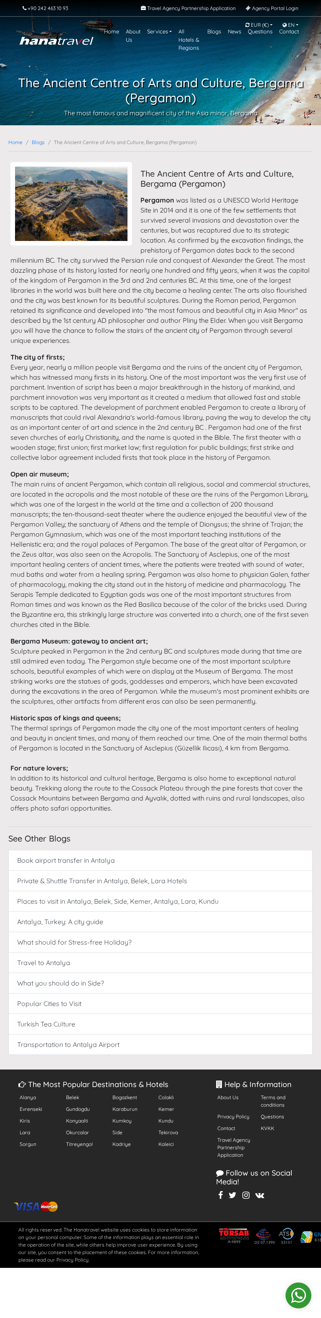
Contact (226, 1128)
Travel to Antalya (43, 962)
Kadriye (121, 1144)
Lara (25, 1132)
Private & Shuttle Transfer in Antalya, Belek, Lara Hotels (102, 881)
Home (15, 142)
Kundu (165, 1121)
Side (117, 1132)
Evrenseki (31, 1109)
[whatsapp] (298, 1295)
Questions (272, 1116)
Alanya (28, 1097)
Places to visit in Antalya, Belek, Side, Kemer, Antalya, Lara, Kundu (118, 901)
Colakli (166, 1097)
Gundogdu (78, 1109)
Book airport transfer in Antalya (66, 860)
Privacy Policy (233, 1116)
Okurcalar (77, 1132)
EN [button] (291, 25)
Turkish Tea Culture (46, 1024)
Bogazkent (124, 1097)
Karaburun (125, 1109)
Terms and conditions (273, 1101)
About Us (228, 1097)
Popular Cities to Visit (49, 1003)
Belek (72, 1097)
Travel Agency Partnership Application (233, 1147)
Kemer (166, 1109)
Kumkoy (122, 1121)
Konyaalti (77, 1121)
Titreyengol (79, 1144)
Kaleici (166, 1144)
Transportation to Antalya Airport (68, 1044)
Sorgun (28, 1144)
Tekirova (168, 1132)
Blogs (38, 142)
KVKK (267, 1128)
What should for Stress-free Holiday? (74, 942)
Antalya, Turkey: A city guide (60, 922)
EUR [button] (259, 25)
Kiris (25, 1121)
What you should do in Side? (60, 983)
